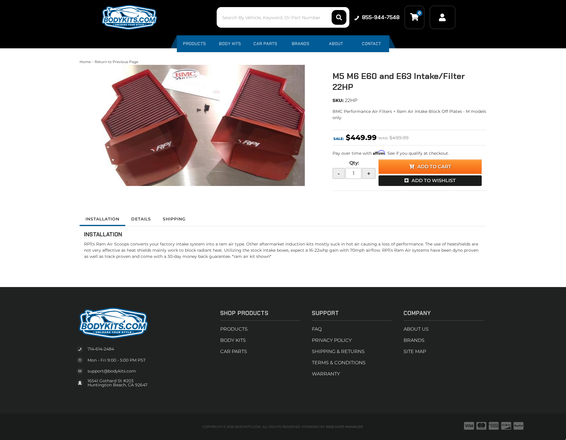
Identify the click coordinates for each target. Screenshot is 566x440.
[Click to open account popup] (442, 17)
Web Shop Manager (344, 427)
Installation (102, 219)
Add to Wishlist (434, 180)
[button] (283, 17)
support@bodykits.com (112, 371)
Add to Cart (434, 166)
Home (85, 62)
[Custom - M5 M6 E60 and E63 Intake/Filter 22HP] (202, 125)
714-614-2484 (101, 349)
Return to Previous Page (116, 62)
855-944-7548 (380, 17)
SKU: (338, 100)
